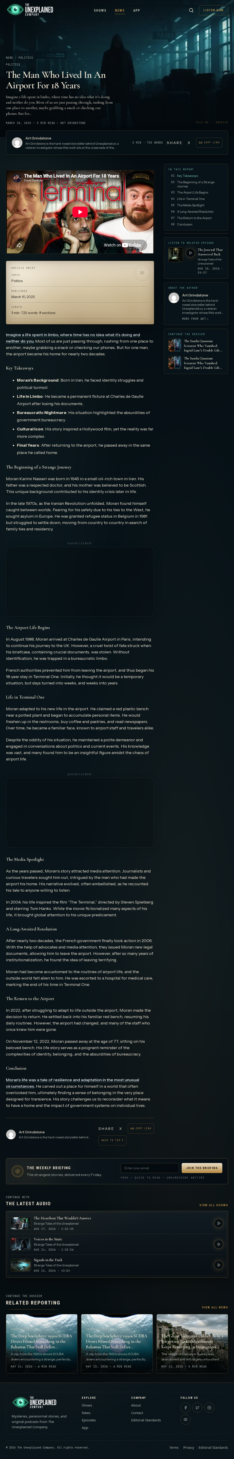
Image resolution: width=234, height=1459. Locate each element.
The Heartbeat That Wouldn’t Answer (62, 1218)
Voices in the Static (48, 1239)
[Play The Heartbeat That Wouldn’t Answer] (218, 1223)
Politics (26, 58)
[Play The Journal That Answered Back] (190, 252)
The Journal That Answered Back (210, 252)
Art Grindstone (38, 138)
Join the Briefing (202, 1168)
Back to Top (112, 1140)
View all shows (213, 1205)
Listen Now (213, 10)
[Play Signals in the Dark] (218, 1265)
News (120, 10)
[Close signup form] (183, 1417)
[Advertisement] (80, 582)
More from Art (195, 319)
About (136, 1405)
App (136, 10)
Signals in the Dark (48, 1259)
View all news (215, 1307)
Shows (100, 10)
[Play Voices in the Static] (218, 1244)
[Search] (191, 10)
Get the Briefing (167, 1444)
